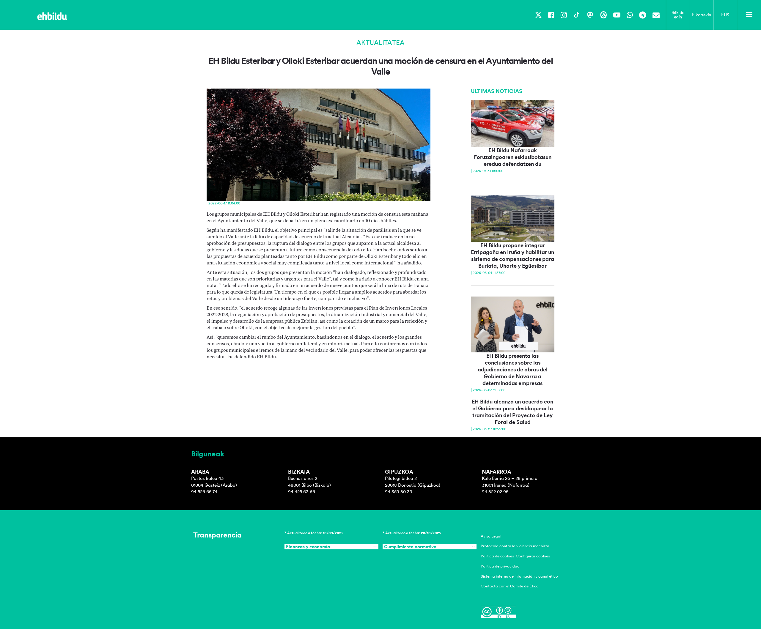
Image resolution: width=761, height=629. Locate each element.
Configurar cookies (533, 556)
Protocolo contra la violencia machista (515, 546)
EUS (725, 15)
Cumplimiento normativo (410, 546)
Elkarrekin (701, 15)
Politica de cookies (497, 556)
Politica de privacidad (500, 566)
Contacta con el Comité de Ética (510, 586)
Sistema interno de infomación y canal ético (519, 576)
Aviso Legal (491, 536)
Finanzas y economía (308, 546)
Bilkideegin (678, 15)
